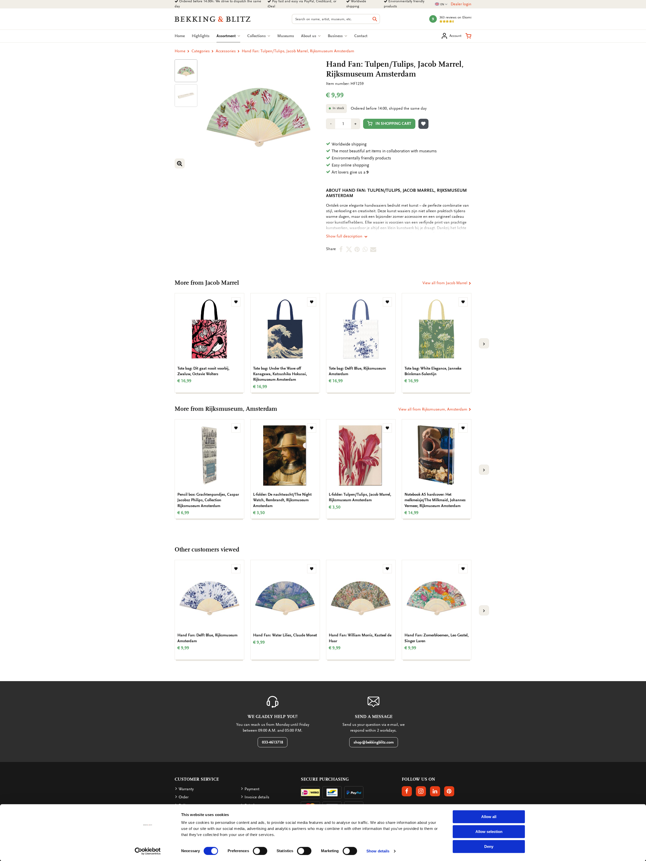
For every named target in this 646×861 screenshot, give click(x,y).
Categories (201, 51)
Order (184, 797)
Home (180, 36)
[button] (468, 36)
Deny (488, 846)
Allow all (488, 817)
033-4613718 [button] (272, 742)
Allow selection (488, 831)
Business (336, 36)
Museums (285, 36)
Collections (257, 36)
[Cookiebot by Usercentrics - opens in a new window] (148, 851)
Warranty (186, 789)
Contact (360, 36)
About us (309, 36)
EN (441, 4)
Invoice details (257, 797)
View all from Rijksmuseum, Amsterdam (433, 409)
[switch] (260, 851)
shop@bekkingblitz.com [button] (374, 742)
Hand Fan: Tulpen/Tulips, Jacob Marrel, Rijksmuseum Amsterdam (298, 51)
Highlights (200, 36)
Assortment (228, 36)
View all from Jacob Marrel (445, 283)
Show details (377, 851)
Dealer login (461, 4)
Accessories (226, 51)
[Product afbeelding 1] (186, 70)
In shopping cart (393, 123)
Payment (252, 789)
